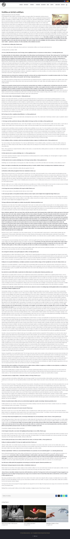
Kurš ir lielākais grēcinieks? (29, 523)
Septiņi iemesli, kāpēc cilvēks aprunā (9, 523)
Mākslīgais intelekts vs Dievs (52, 523)
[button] (66, 4)
